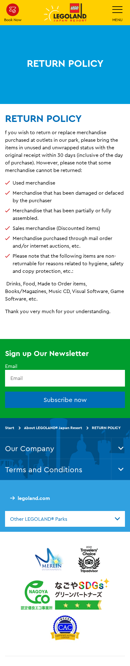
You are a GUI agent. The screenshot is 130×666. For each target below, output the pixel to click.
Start (9, 427)
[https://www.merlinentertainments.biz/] (50, 559)
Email (11, 366)
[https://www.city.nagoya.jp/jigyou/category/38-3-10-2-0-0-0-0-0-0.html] (65, 594)
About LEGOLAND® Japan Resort (53, 427)
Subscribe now (65, 400)
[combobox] (65, 519)
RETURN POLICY (106, 427)
